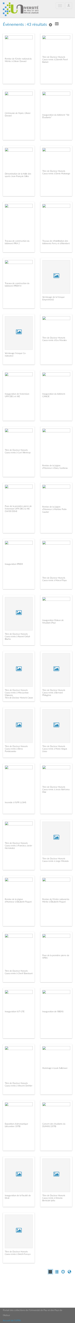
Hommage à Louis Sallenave (55, 1068)
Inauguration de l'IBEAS (52, 1011)
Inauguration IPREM (14, 564)
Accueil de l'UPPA (12, 1320)
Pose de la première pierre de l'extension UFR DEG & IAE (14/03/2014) (18, 508)
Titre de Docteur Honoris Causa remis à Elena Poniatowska (16, 748)
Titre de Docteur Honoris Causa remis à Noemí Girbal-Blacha (17, 636)
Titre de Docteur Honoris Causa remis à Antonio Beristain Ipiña (53, 1198)
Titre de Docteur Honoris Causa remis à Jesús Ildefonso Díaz (56, 789)
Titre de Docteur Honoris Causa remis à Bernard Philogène (53, 692)
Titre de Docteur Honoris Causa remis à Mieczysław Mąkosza (16, 692)
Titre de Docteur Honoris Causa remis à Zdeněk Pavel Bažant (55, 59)
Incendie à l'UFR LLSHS (15, 802)
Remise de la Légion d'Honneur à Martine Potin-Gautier (54, 509)
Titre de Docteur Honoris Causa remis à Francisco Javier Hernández (18, 845)
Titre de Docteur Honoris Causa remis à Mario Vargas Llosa (54, 748)
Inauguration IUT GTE (14, 1011)
